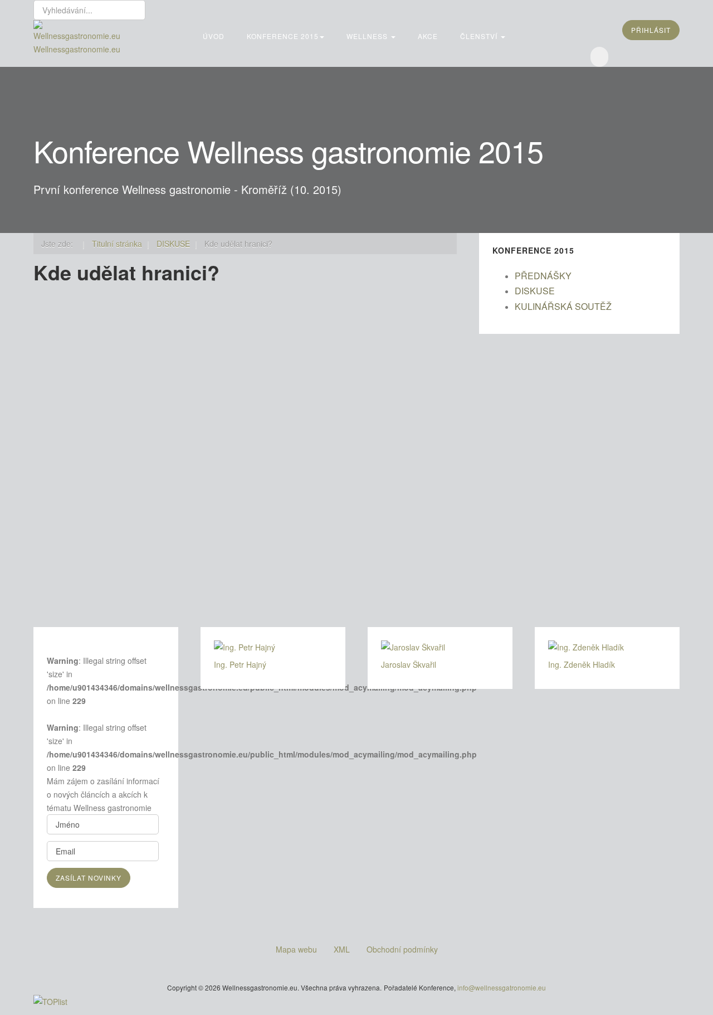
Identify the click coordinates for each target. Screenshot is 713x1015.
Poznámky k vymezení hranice (403, 371)
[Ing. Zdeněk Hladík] (607, 647)
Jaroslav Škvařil (408, 664)
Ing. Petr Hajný (240, 664)
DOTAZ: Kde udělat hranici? (170, 371)
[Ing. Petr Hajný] (273, 647)
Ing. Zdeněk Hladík (93, 527)
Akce (428, 36)
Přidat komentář (88, 540)
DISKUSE (535, 290)
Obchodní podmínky (402, 949)
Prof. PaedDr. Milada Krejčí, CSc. (341, 554)
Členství (480, 36)
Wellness (368, 36)
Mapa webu (296, 949)
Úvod (213, 36)
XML (342, 949)
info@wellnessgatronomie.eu (501, 987)
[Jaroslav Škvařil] (440, 647)
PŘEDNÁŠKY (543, 275)
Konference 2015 (283, 36)
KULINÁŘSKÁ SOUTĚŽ (563, 306)
